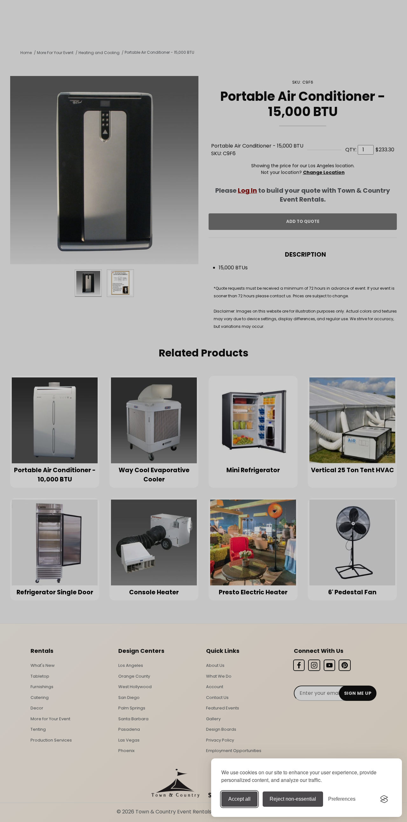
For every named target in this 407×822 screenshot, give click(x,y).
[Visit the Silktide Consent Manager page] (384, 799)
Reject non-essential (293, 799)
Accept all (239, 799)
